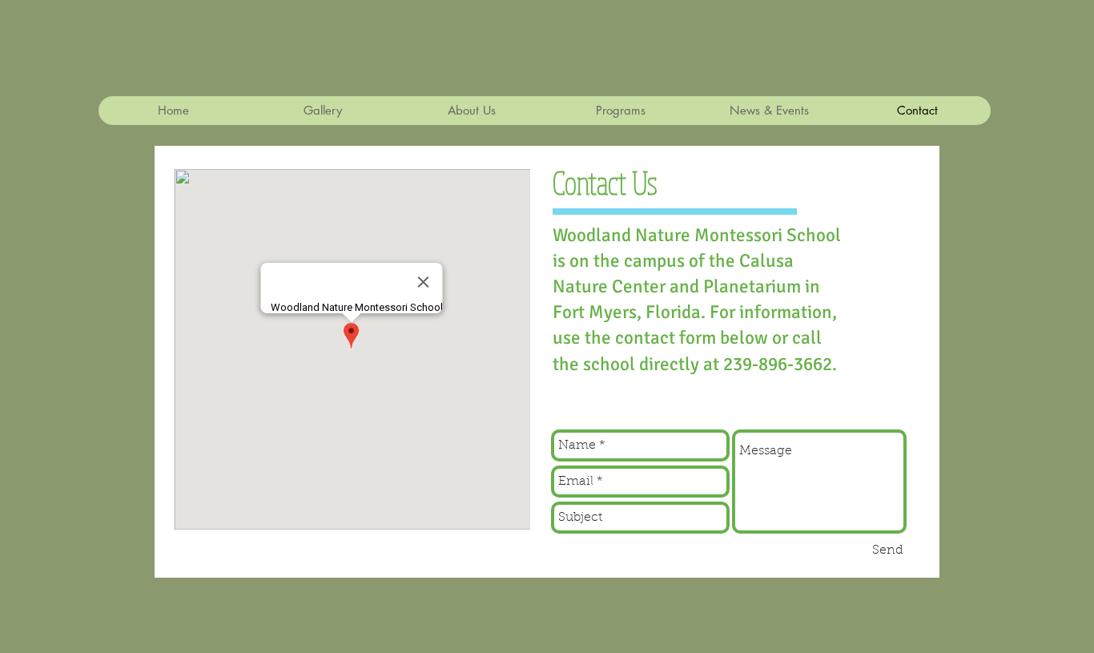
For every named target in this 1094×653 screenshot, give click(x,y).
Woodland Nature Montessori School (543, 53)
